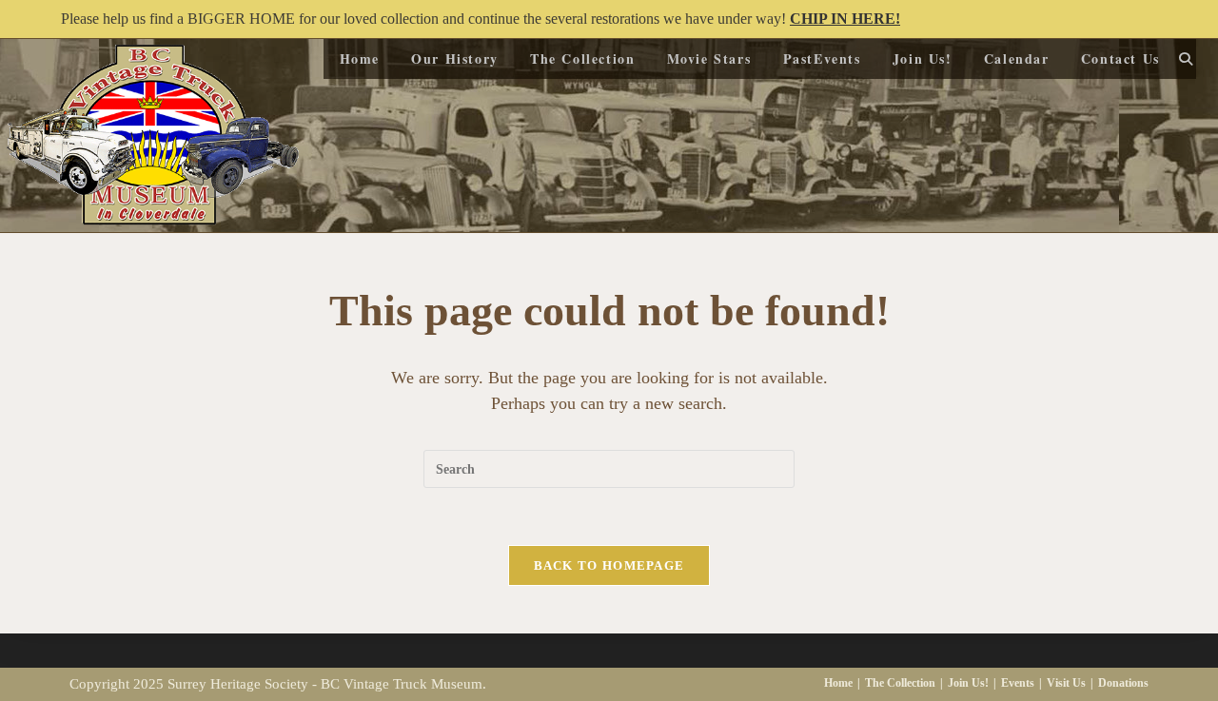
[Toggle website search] (1185, 59)
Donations (1123, 683)
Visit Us (1066, 683)
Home (838, 683)
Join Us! (968, 683)
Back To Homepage (609, 565)
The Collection (900, 683)
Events (1017, 683)
